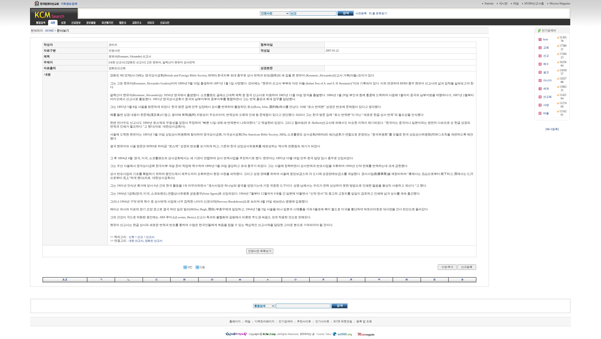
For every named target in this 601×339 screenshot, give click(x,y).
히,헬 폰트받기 (378, 13)
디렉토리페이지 (264, 321)
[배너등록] (552, 129)
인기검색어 (286, 321)
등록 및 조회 (364, 321)
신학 (131, 237)
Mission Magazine (560, 3)
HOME (49, 30)
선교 (140, 237)
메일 (516, 3)
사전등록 (361, 13)
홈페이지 (235, 321)
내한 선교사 (136, 240)
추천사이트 (304, 321)
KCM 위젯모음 (343, 321)
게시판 (503, 3)
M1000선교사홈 (534, 3)
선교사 (150, 237)
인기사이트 (322, 321)
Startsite (489, 3)
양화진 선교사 (153, 240)
